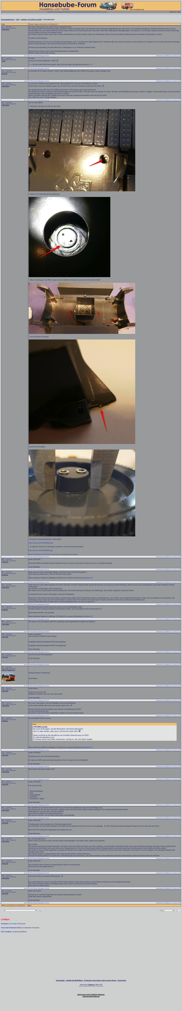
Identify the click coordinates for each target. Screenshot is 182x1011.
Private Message (38, 55)
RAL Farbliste (6, 932)
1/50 (17, 20)
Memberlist (80, 12)
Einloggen (59, 12)
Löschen (174, 55)
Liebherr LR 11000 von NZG (31, 20)
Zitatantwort (159, 55)
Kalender (99, 12)
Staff (105, 12)
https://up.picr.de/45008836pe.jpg (41, 543)
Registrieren (51, 12)
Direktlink (9, 26)
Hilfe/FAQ (67, 12)
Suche (73, 12)
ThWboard (91, 984)
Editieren (168, 55)
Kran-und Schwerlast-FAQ (11, 928)
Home (87, 12)
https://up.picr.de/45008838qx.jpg (41, 550)
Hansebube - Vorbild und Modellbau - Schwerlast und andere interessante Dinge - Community (91, 980)
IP (179, 55)
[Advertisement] (91, 941)
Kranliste (4, 924)
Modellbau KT (88, 578)
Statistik (92, 12)
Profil (30, 55)
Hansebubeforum (7, 20)
